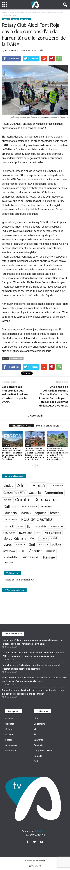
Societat (25, 19)
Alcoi (15, 19)
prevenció (9, 551)
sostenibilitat (10, 557)
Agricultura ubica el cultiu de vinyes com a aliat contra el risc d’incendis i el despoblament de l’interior (33, 692)
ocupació (20, 544)
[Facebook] (28, 842)
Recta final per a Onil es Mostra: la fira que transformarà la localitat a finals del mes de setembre (31, 667)
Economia (10, 750)
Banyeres (38, 740)
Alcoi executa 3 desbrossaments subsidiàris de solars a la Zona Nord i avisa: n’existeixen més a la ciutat (57, 453)
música (43, 538)
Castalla (35, 493)
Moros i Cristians (14, 538)
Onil (32, 544)
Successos (11, 745)
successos (30, 557)
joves (38, 532)
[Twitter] (35, 842)
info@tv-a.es (41, 831)
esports (40, 513)
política (56, 544)
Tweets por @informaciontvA (19, 579)
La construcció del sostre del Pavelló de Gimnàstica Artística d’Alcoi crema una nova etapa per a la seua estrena (35, 453)
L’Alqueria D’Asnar (43, 750)
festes (54, 513)
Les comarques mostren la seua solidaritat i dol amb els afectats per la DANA (15, 394)
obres (7, 544)
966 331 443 (39, 835)
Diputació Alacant (28, 506)
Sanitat (35, 551)
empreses (25, 513)
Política (9, 718)
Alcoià (6, 19)
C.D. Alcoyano (56, 485)
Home (4, 12)
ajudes (8, 485)
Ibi (29, 526)
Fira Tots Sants (10, 519)
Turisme (48, 557)
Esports (9, 734)
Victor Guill (11, 50)
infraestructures (57, 526)
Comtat (23, 499)
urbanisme (8, 563)
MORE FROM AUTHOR (47, 425)
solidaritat (16, 359)
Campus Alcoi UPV (14, 492)
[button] (64, 5)
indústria (40, 526)
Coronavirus (46, 499)
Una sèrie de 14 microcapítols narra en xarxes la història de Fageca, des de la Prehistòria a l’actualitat (12, 453)
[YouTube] (42, 842)
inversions (25, 533)
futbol (20, 526)
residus (22, 551)
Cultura (6, 445)
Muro (33, 538)
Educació (10, 513)
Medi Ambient (53, 532)
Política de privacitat (35, 860)
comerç (7, 499)
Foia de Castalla (37, 519)
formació (8, 526)
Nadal (54, 538)
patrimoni (43, 544)
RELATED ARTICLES (21, 425)
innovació (9, 532)
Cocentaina (54, 493)
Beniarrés (38, 745)
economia (47, 506)
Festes (8, 740)
